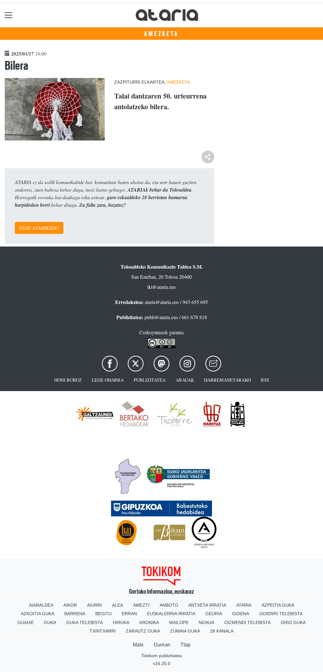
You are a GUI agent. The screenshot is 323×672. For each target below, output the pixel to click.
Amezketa (161, 34)
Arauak (185, 380)
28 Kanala (221, 630)
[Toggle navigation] (8, 15)
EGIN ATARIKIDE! (39, 227)
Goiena (240, 613)
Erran (129, 613)
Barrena (74, 613)
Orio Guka (293, 622)
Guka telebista (84, 622)
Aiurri (94, 605)
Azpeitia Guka (277, 605)
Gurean (162, 644)
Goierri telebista (280, 613)
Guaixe (25, 622)
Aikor (70, 605)
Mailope (179, 622)
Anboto (169, 605)
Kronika (149, 622)
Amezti (141, 605)
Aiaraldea (41, 605)
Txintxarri (103, 630)
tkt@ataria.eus (161, 286)
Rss (265, 380)
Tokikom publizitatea (161, 655)
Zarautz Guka (143, 630)
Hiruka (121, 622)
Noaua (206, 622)
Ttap (185, 644)
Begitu (103, 613)
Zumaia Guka (185, 630)
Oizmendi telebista (247, 622)
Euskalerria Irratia (171, 613)
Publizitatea (150, 380)
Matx (138, 644)
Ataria (243, 605)
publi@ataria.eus (161, 317)
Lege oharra (108, 380)
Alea (117, 605)
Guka (50, 622)
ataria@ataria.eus (162, 302)
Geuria (213, 613)
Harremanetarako (227, 380)
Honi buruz (68, 380)
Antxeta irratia (207, 605)
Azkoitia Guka (37, 613)
